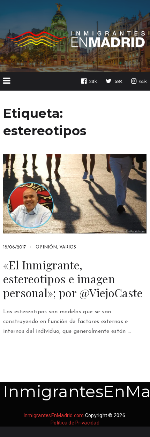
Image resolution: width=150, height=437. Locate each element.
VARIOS (67, 247)
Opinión (46, 247)
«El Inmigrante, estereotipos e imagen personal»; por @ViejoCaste (73, 279)
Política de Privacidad (75, 423)
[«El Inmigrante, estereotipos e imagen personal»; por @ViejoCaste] (75, 193)
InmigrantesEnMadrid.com (54, 415)
